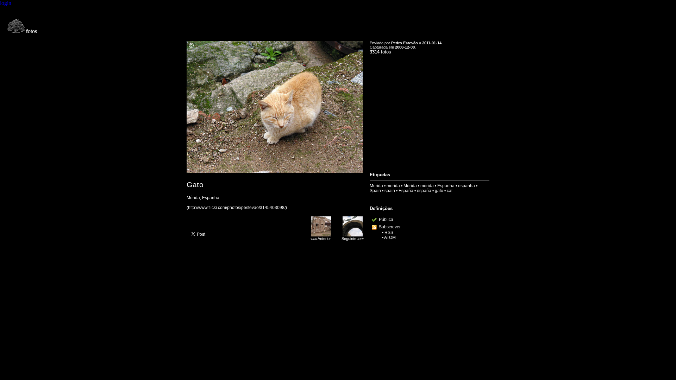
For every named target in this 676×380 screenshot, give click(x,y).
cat (449, 190)
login (5, 3)
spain (389, 190)
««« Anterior (321, 238)
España (406, 190)
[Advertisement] (429, 110)
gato (439, 190)
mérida (427, 185)
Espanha (446, 185)
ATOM (390, 237)
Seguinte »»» (353, 238)
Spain (375, 190)
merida (393, 185)
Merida (376, 185)
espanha (466, 185)
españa (424, 190)
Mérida (410, 185)
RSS (388, 232)
